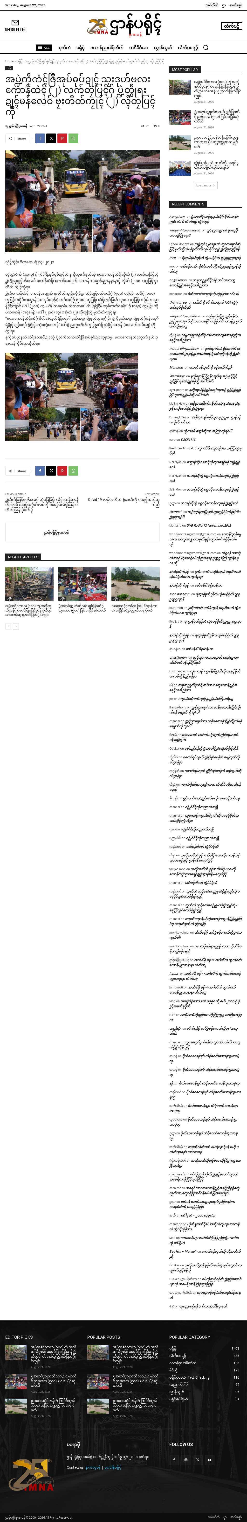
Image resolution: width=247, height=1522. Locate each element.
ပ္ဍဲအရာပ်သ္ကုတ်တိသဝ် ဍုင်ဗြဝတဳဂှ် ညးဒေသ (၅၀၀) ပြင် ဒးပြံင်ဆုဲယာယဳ (217, 116)
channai (175, 511)
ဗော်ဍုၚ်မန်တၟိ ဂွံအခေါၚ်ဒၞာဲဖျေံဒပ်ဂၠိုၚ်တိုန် (211, 748)
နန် (171, 1083)
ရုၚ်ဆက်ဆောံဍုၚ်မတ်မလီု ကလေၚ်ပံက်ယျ (211, 798)
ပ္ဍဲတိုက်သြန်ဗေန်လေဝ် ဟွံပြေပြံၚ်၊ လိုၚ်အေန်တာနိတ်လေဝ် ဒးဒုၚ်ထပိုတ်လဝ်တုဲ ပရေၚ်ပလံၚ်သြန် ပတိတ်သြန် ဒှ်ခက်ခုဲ (42, 504)
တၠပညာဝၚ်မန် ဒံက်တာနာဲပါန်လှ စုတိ (203, 1306)
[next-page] (16, 626)
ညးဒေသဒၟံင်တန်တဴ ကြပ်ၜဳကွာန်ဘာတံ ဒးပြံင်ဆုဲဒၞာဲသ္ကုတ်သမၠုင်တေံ (216, 142)
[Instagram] (186, 1460)
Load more (204, 185)
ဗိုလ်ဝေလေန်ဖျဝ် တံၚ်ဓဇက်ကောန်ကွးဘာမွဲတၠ (209, 1083)
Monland (176, 367)
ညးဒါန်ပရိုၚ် (112, 1467)
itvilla (173, 973)
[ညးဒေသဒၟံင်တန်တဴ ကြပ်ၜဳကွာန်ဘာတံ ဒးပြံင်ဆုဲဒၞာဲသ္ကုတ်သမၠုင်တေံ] (135, 584)
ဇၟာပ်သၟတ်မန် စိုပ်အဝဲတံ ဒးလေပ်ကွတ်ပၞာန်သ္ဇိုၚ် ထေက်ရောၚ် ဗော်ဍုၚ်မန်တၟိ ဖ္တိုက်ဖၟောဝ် (204, 353)
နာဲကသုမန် (93, 1467)
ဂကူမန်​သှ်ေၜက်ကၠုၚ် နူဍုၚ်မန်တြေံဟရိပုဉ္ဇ (205, 698)
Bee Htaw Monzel (182, 1251)
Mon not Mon (179, 594)
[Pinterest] (62, 138)
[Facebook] (40, 138)
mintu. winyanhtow (184, 348)
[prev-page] (8, 626)
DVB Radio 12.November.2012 (208, 525)
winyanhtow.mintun (184, 316)
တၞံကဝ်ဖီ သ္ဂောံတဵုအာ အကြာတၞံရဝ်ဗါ (208, 431)
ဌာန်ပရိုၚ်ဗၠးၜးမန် (18, 126)
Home (9, 61)
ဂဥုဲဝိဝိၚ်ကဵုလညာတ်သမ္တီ (201, 807)
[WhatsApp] (73, 138)
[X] (51, 138)
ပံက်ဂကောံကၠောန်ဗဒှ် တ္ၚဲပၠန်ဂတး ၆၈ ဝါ (213, 294)
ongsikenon (177, 280)
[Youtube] (209, 1460)
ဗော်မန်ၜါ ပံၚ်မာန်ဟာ (208, 585)
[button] (206, 47)
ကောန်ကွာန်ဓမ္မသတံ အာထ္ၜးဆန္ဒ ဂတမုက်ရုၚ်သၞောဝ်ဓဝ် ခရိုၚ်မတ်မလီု (205, 539)
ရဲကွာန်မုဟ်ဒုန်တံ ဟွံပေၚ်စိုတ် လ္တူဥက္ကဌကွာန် (211, 257)
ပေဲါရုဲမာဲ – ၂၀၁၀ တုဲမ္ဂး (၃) (198, 1215)
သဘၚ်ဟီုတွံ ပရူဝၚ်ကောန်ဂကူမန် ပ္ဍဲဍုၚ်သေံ (209, 503)
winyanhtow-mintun (184, 230)
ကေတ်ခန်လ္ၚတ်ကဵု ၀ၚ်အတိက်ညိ (210, 367)
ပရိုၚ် (19, 61)
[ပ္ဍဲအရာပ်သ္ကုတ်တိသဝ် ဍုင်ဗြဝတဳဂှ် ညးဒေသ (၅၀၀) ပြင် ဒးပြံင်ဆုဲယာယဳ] (82, 584)
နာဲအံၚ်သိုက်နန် (178, 571)
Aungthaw (177, 216)
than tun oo (178, 302)
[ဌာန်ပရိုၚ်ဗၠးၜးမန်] (25, 532)
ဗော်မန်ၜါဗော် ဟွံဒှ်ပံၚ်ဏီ (202, 846)
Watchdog (176, 376)
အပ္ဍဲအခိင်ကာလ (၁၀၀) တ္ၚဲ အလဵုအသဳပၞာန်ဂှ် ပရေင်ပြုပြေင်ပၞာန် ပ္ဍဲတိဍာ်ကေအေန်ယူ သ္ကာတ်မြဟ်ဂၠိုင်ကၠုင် (28, 610)
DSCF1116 (188, 439)
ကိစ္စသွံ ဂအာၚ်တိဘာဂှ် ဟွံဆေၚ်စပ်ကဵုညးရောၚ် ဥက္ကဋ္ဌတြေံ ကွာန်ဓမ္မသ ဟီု (204, 558)
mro (172, 257)
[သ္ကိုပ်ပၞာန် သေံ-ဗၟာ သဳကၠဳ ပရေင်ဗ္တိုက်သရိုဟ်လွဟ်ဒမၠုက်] (180, 168)
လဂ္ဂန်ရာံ (174, 1028)
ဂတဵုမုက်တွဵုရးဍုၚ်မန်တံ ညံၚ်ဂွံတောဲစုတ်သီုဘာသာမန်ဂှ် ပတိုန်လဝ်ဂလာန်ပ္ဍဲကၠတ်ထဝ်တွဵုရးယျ (205, 321)
